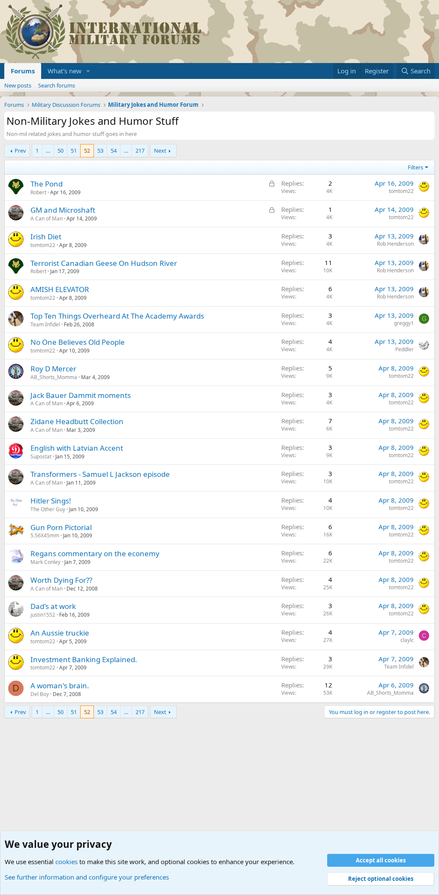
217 (139, 150)
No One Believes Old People (77, 342)
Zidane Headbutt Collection (76, 421)
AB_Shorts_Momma (53, 377)
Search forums (56, 85)
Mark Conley (45, 562)
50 (60, 150)
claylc (407, 640)
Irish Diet (45, 236)
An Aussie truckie (59, 633)
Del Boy (39, 694)
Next (160, 150)
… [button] (48, 150)
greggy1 (404, 323)
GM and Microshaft (62, 210)
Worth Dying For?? (61, 580)
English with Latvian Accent (76, 448)
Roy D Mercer (53, 369)
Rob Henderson (395, 243)
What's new (64, 70)
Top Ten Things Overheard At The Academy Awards (117, 316)
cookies (66, 861)
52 (87, 150)
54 (114, 150)
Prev (20, 150)
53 (100, 150)
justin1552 (42, 614)
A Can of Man (46, 218)
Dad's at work (53, 606)
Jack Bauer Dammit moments (80, 395)
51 (74, 150)
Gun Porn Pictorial (61, 527)
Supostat (40, 456)
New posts (17, 85)
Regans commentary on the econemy (94, 553)
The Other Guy (47, 509)
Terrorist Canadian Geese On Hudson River (103, 263)
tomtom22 (401, 191)
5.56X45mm (44, 535)
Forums (23, 70)
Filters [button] (415, 167)
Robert (38, 192)
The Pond (46, 184)
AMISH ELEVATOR (59, 289)
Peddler (404, 349)
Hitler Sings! (50, 501)
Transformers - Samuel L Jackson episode (100, 474)
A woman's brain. (59, 685)
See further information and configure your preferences (87, 877)
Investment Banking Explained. (83, 659)
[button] (88, 71)
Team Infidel (45, 324)
